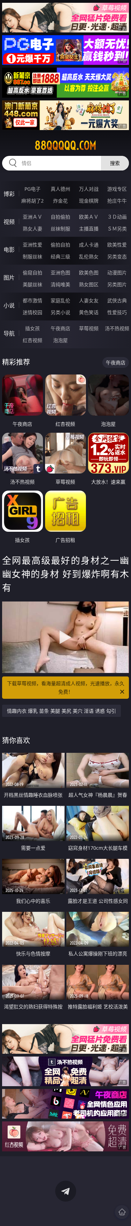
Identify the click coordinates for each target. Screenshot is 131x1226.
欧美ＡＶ (89, 216)
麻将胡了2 (32, 200)
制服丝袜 (32, 256)
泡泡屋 (60, 340)
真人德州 (60, 189)
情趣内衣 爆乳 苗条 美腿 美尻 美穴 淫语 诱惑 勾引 (61, 710)
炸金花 (60, 200)
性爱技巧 (117, 312)
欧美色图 (89, 272)
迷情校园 (32, 312)
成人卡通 (89, 244)
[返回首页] (122, 1212)
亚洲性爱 (32, 244)
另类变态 (117, 256)
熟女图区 (89, 284)
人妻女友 (89, 300)
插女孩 (32, 328)
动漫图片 (117, 272)
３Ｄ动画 (117, 216)
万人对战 (89, 189)
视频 (9, 222)
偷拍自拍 (60, 244)
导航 (9, 333)
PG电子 (32, 189)
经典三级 (60, 256)
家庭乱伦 (60, 300)
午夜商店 (60, 328)
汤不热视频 (117, 328)
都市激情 (32, 300)
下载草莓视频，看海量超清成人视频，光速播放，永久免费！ (65, 687)
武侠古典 (117, 300)
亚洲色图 (60, 272)
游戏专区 (117, 189)
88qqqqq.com (65, 145)
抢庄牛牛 (117, 200)
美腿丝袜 (32, 284)
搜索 (115, 163)
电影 (9, 249)
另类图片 (117, 284)
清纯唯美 (60, 284)
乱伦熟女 (89, 256)
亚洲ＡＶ (32, 216)
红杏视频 (32, 340)
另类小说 (60, 312)
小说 (9, 305)
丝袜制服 (60, 228)
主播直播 (89, 228)
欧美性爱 (117, 244)
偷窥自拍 (32, 272)
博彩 (9, 194)
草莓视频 (89, 328)
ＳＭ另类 (117, 228)
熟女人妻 (32, 228)
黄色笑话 (89, 312)
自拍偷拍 (60, 216)
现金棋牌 (89, 200)
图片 (9, 277)
